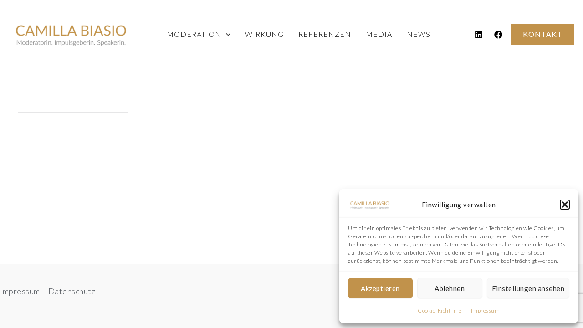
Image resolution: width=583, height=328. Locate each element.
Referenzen (324, 34)
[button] (564, 204)
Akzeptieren (380, 288)
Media (379, 34)
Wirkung (264, 34)
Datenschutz (72, 291)
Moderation (194, 34)
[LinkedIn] (479, 35)
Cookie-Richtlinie (440, 310)
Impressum (485, 310)
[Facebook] (498, 35)
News (418, 34)
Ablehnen (450, 288)
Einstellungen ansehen (528, 288)
